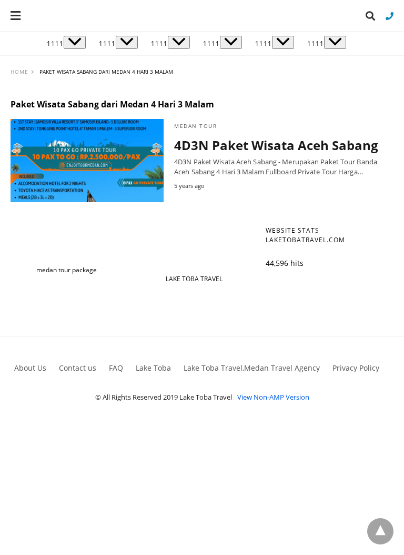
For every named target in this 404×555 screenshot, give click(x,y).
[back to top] (380, 531)
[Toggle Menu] (75, 42)
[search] (370, 16)
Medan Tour (195, 126)
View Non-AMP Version (273, 397)
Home (19, 71)
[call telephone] (389, 16)
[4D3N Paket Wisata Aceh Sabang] (87, 160)
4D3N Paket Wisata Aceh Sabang (276, 145)
